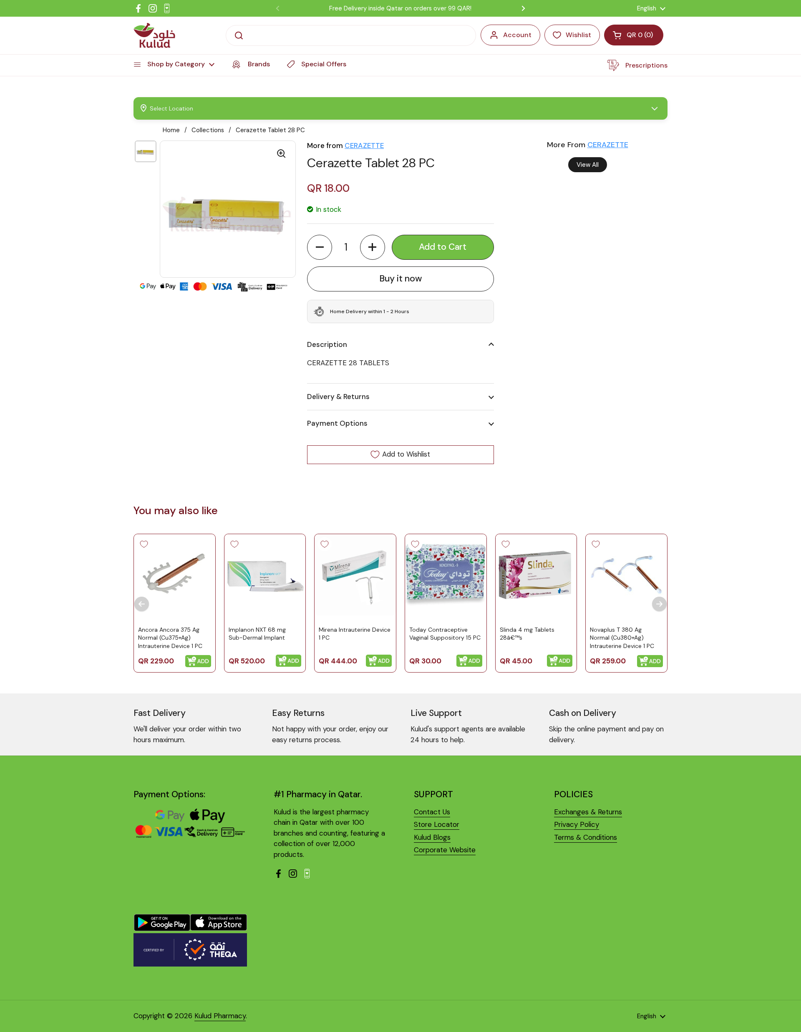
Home (171, 130)
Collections (207, 130)
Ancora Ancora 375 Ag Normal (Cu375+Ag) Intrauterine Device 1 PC (170, 637)
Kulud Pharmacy (220, 1015)
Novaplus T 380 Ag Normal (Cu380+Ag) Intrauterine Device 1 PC (622, 637)
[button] (319, 247)
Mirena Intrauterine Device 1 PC (354, 633)
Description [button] (327, 344)
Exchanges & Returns (588, 811)
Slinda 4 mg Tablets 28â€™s (527, 633)
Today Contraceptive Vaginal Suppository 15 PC (445, 633)
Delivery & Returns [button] (338, 396)
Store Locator (436, 824)
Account (517, 34)
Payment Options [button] (337, 423)
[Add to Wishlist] (144, 544)
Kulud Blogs (432, 837)
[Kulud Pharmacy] (154, 35)
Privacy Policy (576, 824)
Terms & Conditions (585, 837)
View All (588, 165)
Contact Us (432, 811)
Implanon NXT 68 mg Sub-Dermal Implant (257, 633)
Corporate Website (445, 849)
